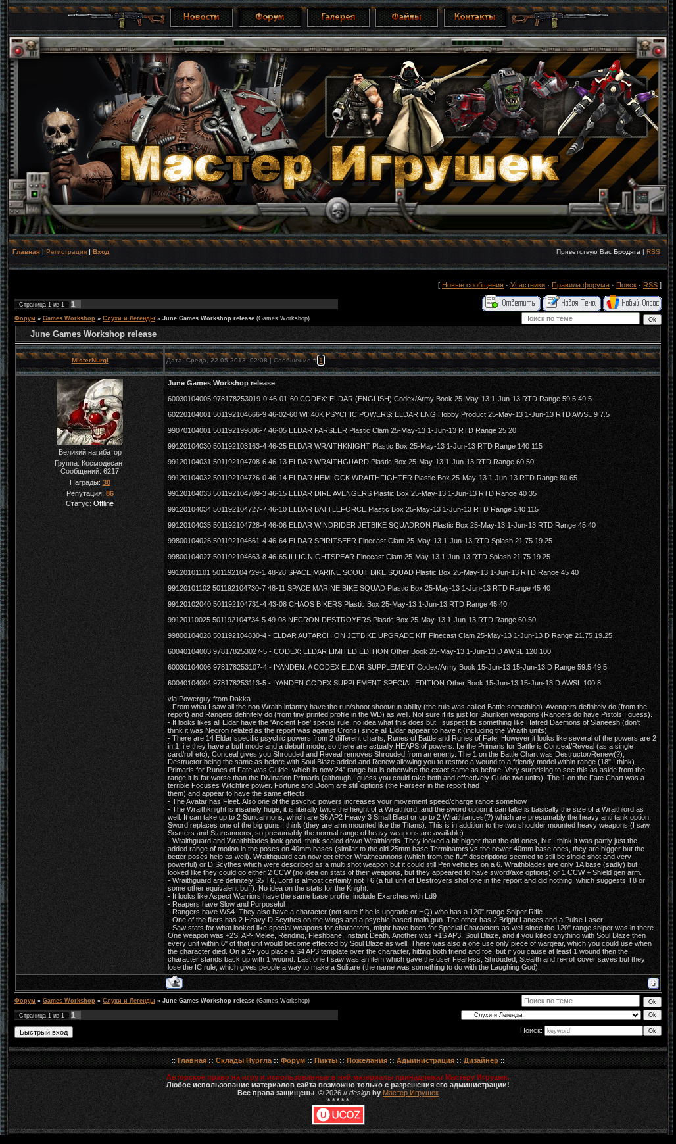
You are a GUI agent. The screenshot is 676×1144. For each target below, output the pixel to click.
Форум (25, 318)
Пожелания (367, 1060)
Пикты (325, 1060)
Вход (101, 251)
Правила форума (581, 285)
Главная (26, 251)
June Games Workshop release (208, 318)
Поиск (626, 285)
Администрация (425, 1060)
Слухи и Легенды (129, 318)
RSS (653, 251)
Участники (527, 285)
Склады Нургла (244, 1060)
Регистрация (66, 251)
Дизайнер (481, 1060)
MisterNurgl (90, 360)
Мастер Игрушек (411, 1093)
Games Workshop (69, 318)
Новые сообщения (473, 285)
